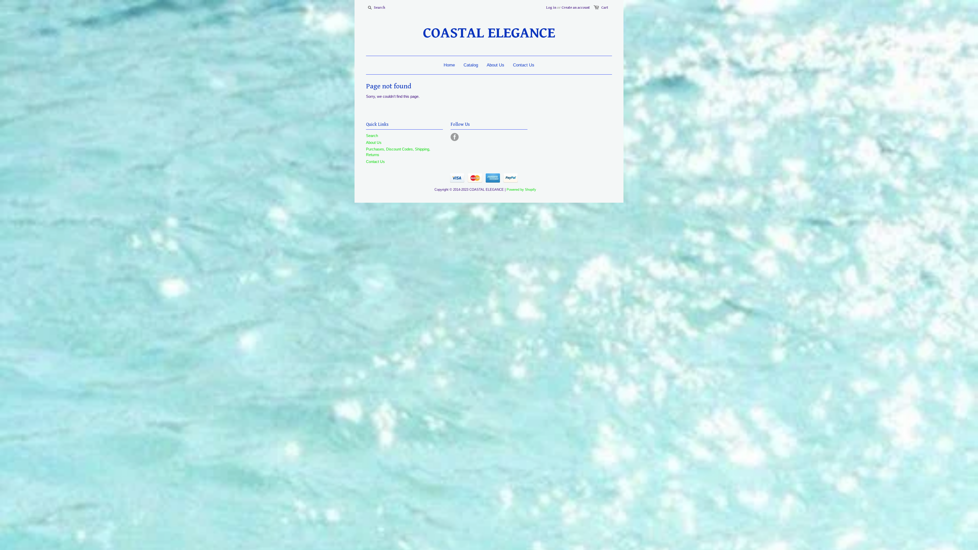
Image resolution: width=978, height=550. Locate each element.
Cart (604, 7)
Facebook (455, 137)
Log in (551, 7)
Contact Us (375, 161)
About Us (374, 142)
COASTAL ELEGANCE (489, 33)
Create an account (576, 7)
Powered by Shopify (521, 189)
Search (372, 135)
